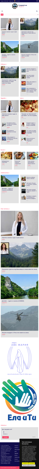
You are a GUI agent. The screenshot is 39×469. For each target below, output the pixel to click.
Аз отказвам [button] (32, 463)
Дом (16, 451)
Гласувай (5, 437)
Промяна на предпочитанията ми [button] (29, 465)
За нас (16, 459)
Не (3, 432)
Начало (16, 445)
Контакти (17, 461)
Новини (16, 447)
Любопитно (18, 457)
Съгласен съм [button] (25, 463)
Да (3, 431)
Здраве (16, 453)
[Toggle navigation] (2, 11)
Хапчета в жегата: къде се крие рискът (15, 14)
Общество (17, 449)
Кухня (16, 455)
